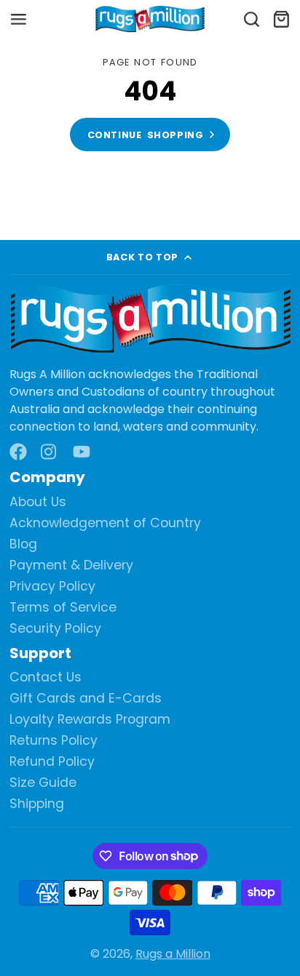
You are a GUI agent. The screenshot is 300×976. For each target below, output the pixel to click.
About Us (37, 502)
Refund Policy (52, 761)
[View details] (150, 319)
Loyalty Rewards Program (89, 719)
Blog (23, 544)
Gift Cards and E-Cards (85, 698)
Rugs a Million (172, 953)
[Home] (150, 19)
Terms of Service (63, 607)
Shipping (36, 804)
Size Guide (42, 783)
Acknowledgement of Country (105, 523)
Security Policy (55, 628)
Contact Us (45, 677)
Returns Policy (53, 740)
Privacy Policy (52, 586)
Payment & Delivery (71, 565)
